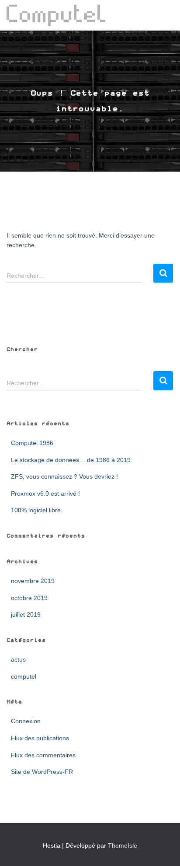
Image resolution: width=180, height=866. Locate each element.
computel (23, 676)
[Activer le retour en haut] (163, 848)
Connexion (26, 721)
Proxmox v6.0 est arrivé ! (45, 493)
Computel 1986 (32, 442)
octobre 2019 (29, 597)
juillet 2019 (26, 614)
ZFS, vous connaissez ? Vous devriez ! (64, 476)
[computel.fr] (59, 15)
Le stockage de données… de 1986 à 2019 (71, 459)
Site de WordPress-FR (42, 771)
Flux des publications (40, 738)
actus (18, 659)
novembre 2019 (33, 580)
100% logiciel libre (36, 510)
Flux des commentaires (43, 755)
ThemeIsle (122, 845)
